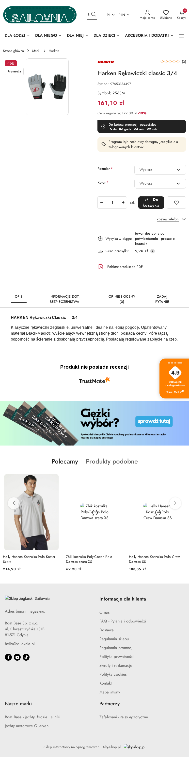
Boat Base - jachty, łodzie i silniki (32, 717)
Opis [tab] (19, 296)
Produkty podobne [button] (112, 461)
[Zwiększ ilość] (123, 202)
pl (108, 14)
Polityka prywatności (116, 656)
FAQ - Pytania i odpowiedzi (122, 621)
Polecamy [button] (64, 461)
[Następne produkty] (175, 503)
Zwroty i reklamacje (115, 665)
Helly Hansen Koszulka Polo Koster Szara (29, 559)
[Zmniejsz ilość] (101, 202)
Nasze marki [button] (18, 703)
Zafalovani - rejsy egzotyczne (123, 717)
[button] (181, 36)
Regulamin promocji (116, 648)
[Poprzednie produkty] (13, 503)
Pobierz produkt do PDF (125, 266)
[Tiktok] (26, 657)
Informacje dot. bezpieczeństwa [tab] (64, 299)
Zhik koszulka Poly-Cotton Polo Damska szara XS (89, 559)
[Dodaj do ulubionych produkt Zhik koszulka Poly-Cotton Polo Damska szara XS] (117, 479)
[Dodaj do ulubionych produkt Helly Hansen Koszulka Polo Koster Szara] (54, 479)
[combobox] (160, 170)
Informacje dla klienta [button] (122, 598)
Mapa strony (109, 692)
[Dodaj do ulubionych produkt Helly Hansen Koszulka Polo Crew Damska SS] (180, 479)
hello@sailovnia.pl (20, 644)
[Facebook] (8, 657)
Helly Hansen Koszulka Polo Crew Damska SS (154, 559)
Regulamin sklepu (114, 639)
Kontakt (105, 683)
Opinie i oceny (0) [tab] (122, 299)
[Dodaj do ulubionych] (176, 202)
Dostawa (106, 630)
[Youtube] (17, 657)
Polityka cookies (113, 674)
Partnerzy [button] (109, 703)
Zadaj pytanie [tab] (162, 299)
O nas (104, 612)
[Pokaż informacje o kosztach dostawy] (152, 251)
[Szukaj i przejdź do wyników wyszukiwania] (93, 14)
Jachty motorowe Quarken (26, 726)
